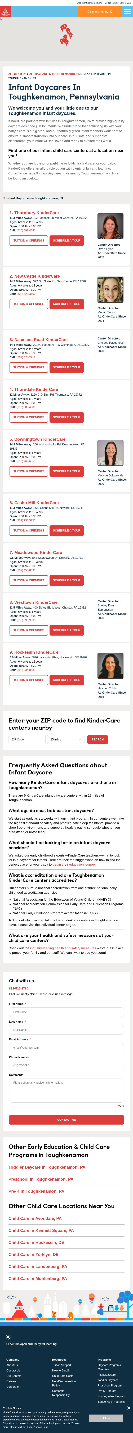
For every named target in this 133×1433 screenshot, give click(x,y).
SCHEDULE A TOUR (66, 240)
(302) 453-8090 (26, 570)
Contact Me (66, 1119)
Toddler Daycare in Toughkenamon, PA (46, 1167)
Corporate (12, 1386)
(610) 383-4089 (26, 407)
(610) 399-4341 (26, 230)
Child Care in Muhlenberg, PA (37, 1278)
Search (98, 739)
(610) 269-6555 (26, 461)
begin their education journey (74, 864)
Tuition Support (61, 1365)
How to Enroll (60, 1370)
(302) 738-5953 (26, 520)
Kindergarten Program (111, 1396)
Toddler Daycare (108, 1380)
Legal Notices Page (37, 1427)
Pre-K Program (107, 1390)
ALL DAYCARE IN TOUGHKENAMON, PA (54, 73)
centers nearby (97, 11)
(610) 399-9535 (26, 620)
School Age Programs (111, 1401)
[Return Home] (5, 11)
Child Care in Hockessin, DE (36, 1242)
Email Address (20, 1039)
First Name (17, 1003)
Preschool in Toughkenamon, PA (40, 1179)
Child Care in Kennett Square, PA (41, 1230)
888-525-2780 (18, 988)
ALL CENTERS (17, 73)
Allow (106, 1418)
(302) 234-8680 (26, 669)
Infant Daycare (107, 1374)
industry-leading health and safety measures (63, 948)
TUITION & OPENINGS (29, 240)
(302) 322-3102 (26, 293)
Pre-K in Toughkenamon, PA (36, 1191)
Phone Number (19, 1057)
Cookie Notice (69, 1419)
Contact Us (13, 1370)
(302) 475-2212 (26, 357)
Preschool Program (110, 1385)
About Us (12, 1365)
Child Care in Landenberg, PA (37, 1266)
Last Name (17, 1021)
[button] (68, 32)
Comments (16, 1074)
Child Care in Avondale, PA (35, 1218)
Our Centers (13, 1375)
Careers (11, 1381)
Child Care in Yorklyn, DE (33, 1254)
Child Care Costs (62, 1375)
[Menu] (127, 11)
